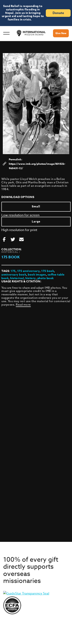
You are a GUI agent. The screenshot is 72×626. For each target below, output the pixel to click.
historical (17, 278)
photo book (45, 278)
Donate (58, 13)
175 (13, 271)
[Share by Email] (21, 239)
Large (36, 221)
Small (36, 206)
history (30, 278)
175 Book (10, 257)
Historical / (10, 252)
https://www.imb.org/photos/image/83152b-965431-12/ (37, 166)
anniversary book (13, 275)
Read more (23, 304)
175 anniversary (28, 271)
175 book (47, 271)
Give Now (60, 33)
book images (37, 275)
